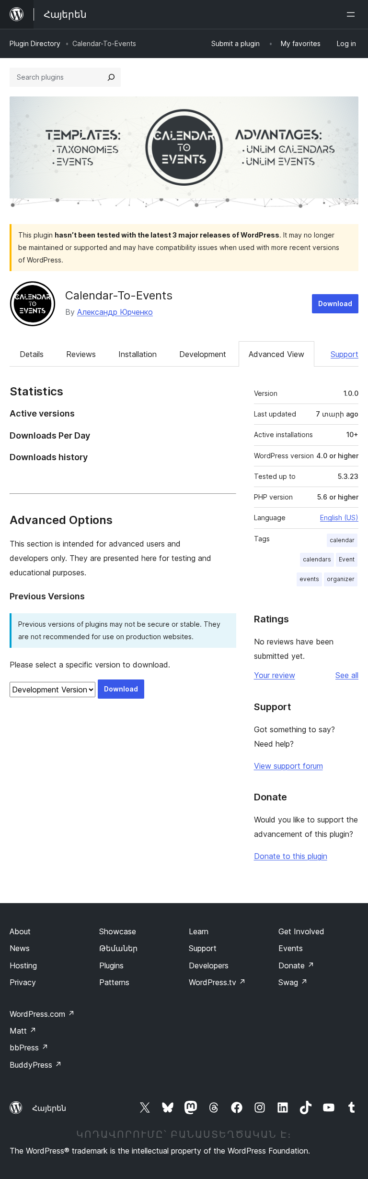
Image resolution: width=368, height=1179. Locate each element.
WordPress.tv (217, 982)
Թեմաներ (118, 948)
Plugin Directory (35, 43)
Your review (274, 675)
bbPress (29, 1047)
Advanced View (276, 354)
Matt (23, 1031)
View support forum (288, 766)
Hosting (23, 965)
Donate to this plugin (290, 856)
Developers (209, 965)
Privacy (23, 982)
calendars (317, 559)
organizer (341, 579)
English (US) (339, 517)
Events (290, 948)
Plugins (111, 965)
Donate (296, 965)
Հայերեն (49, 1108)
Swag (293, 982)
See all (346, 675)
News (20, 948)
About (20, 931)
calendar (342, 540)
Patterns (114, 982)
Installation (137, 354)
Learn (198, 931)
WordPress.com (42, 1014)
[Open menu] (352, 14)
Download (335, 303)
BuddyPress (36, 1065)
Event (347, 559)
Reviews (81, 354)
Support (344, 354)
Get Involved (301, 931)
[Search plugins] (111, 77)
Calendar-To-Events (118, 295)
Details (32, 354)
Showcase (117, 931)
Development (202, 354)
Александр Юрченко (115, 312)
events (309, 579)
